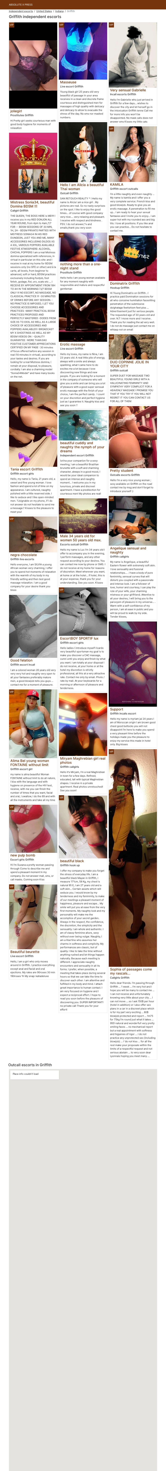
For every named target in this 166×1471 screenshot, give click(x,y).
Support (116, 709)
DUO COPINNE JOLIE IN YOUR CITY (129, 364)
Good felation (21, 660)
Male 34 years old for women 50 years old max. (80, 538)
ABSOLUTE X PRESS (21, 4)
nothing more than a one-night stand (80, 266)
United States (44, 11)
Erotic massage (72, 344)
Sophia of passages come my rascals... (131, 971)
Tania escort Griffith (26, 469)
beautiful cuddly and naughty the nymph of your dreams (82, 447)
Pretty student (121, 471)
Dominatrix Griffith (125, 283)
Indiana (59, 11)
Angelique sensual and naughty (128, 550)
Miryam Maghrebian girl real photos (82, 760)
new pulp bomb (22, 855)
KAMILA (116, 184)
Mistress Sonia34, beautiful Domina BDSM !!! (32, 204)
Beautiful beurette (24, 952)
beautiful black (72, 861)
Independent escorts (21, 11)
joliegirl (16, 111)
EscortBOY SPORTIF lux (79, 638)
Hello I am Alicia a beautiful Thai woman (82, 187)
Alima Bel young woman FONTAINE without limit (29, 763)
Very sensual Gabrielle (128, 90)
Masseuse (68, 82)
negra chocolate (23, 555)
